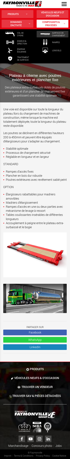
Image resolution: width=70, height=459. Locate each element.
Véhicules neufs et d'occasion (52, 14)
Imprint (7, 455)
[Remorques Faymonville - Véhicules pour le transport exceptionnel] (35, 415)
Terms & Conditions (23, 455)
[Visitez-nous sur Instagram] (39, 439)
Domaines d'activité (16, 23)
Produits (13, 14)
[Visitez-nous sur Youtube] (31, 439)
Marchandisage (18, 446)
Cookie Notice (59, 455)
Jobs (58, 446)
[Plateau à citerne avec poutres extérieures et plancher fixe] (35, 300)
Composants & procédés (51, 23)
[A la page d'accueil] (22, 4)
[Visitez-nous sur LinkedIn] (48, 439)
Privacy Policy (43, 455)
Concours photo (42, 446)
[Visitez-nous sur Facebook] (22, 439)
